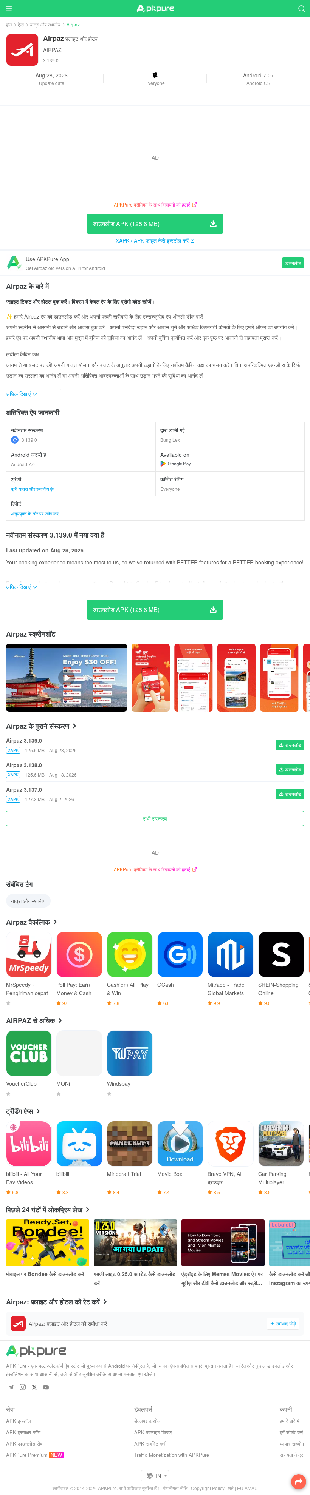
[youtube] (46, 1387)
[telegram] (11, 1387)
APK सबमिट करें (150, 1443)
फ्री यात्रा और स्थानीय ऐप (32, 488)
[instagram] (22, 1387)
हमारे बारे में (289, 1420)
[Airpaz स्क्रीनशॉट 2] (236, 678)
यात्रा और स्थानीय (45, 24)
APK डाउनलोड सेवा (24, 1443)
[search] (301, 8)
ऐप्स (21, 24)
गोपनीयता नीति (175, 1488)
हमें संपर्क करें (291, 1432)
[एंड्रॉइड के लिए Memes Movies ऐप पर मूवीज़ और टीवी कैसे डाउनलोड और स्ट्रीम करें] (223, 1242)
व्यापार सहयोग (292, 1443)
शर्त (231, 1488)
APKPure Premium (27, 1454)
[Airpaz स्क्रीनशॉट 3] (279, 678)
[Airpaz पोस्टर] (151, 678)
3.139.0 (29, 439)
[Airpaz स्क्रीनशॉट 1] (193, 678)
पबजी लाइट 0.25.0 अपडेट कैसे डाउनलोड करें (134, 1278)
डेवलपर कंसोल (147, 1420)
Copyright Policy (208, 1488)
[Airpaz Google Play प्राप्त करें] (175, 464)
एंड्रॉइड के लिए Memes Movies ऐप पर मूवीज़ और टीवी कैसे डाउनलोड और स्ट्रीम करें (222, 1278)
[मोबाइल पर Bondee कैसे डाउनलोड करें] (47, 1242)
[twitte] (34, 1387)
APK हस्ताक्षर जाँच (23, 1432)
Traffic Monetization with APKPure (171, 1454)
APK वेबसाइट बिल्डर (153, 1432)
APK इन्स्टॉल (18, 1420)
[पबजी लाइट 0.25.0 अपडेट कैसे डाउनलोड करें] (135, 1242)
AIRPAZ (52, 50)
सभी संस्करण (155, 818)
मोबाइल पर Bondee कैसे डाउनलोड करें (45, 1274)
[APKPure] (155, 8)
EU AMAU (247, 1488)
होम (9, 24)
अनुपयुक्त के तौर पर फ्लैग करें (35, 513)
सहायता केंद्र (291, 1454)
